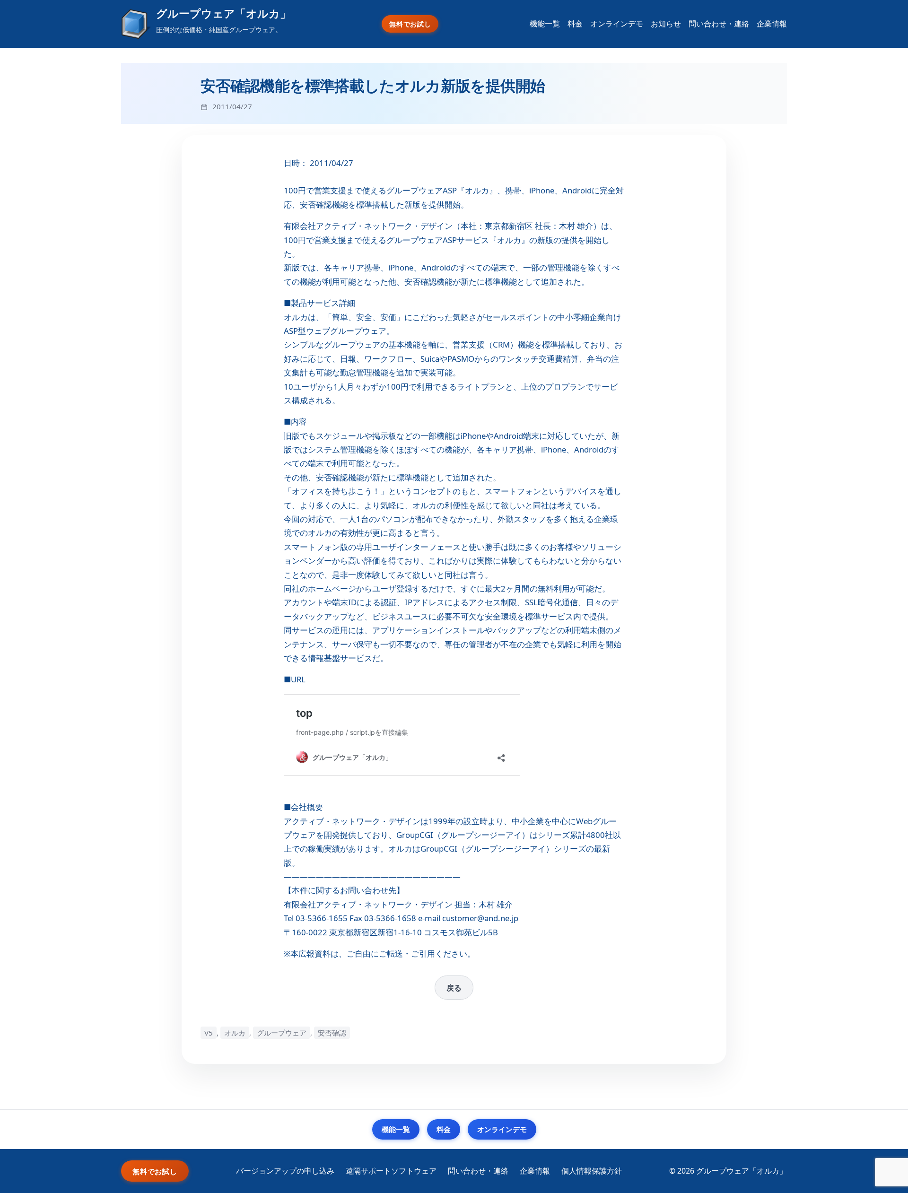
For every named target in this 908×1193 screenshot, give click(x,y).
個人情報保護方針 (591, 1171)
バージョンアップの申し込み (285, 1171)
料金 (575, 23)
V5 (208, 1032)
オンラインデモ (616, 23)
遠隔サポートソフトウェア (391, 1171)
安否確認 (332, 1032)
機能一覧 (545, 23)
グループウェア (281, 1032)
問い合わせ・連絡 (719, 23)
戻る (454, 988)
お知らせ (666, 23)
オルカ (234, 1032)
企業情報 (772, 23)
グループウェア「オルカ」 (223, 13)
